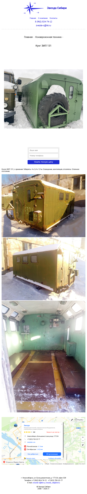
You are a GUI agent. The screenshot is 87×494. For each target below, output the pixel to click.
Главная (33, 18)
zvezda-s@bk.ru (39, 483)
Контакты (53, 18)
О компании (43, 18)
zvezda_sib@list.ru (53, 483)
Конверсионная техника (48, 37)
